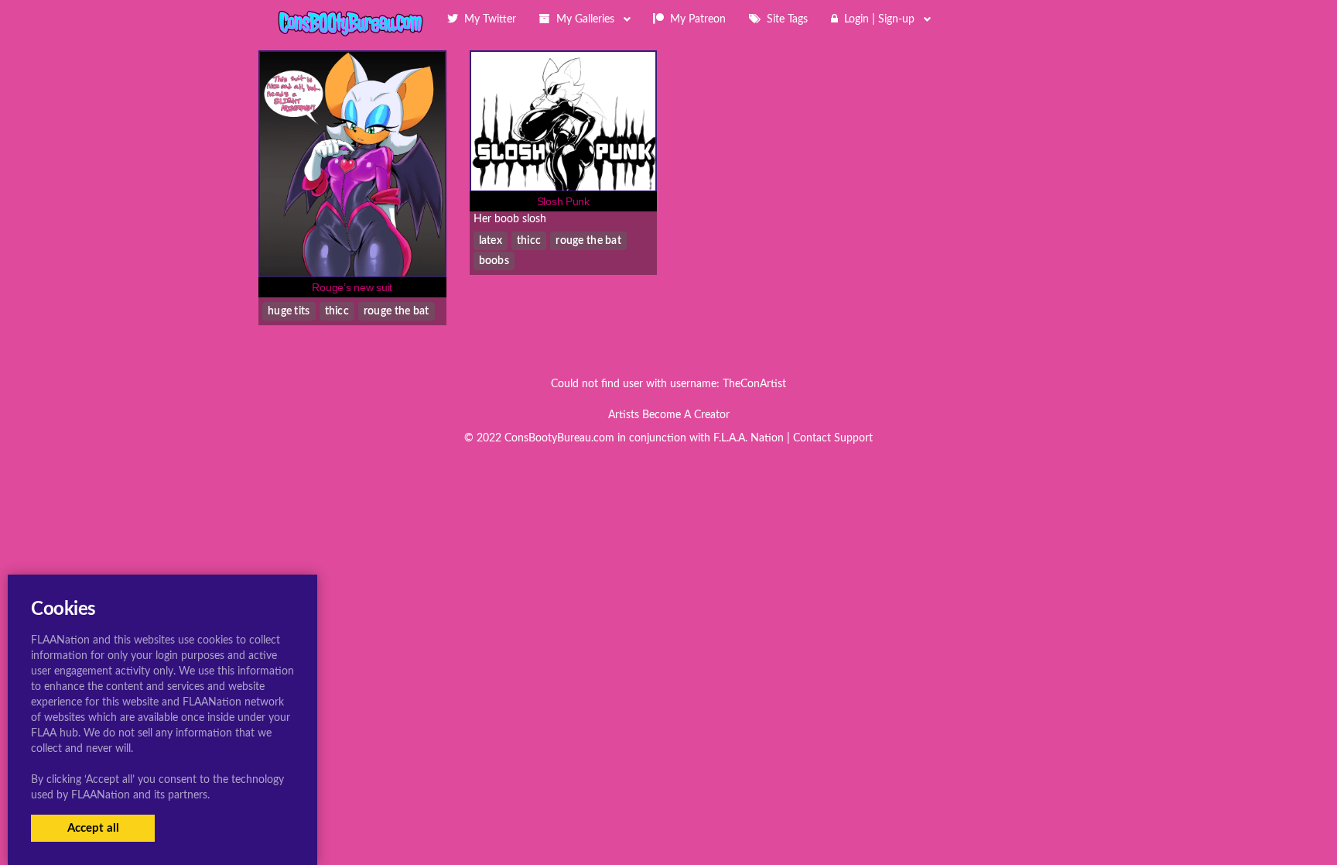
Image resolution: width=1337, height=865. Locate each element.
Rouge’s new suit (352, 287)
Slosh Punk (563, 201)
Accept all (93, 828)
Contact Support (833, 438)
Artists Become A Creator (669, 415)
